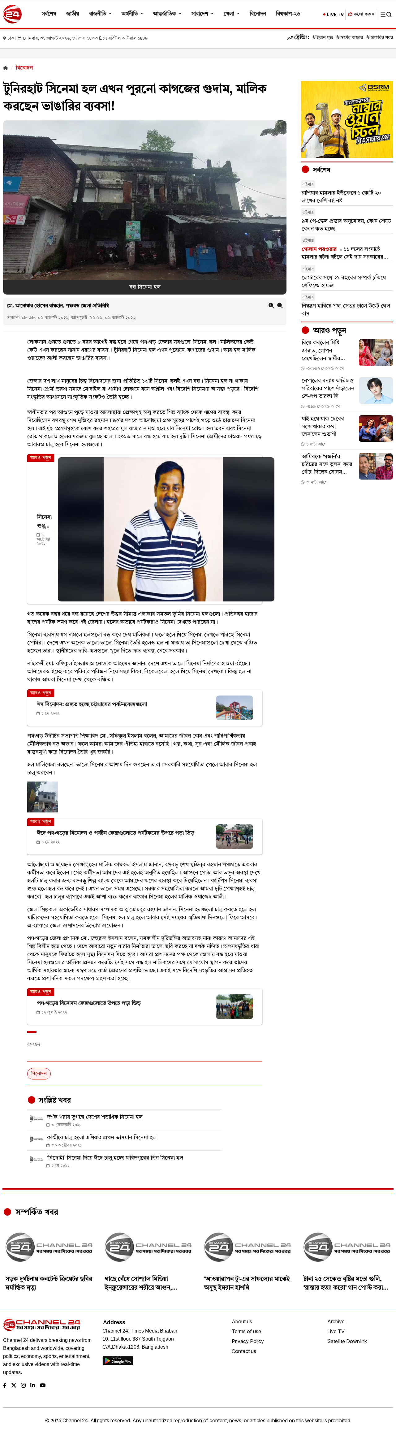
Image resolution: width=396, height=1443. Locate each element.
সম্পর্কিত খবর (36, 1212)
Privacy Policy (248, 1341)
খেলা (229, 14)
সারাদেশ (200, 14)
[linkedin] (32, 1386)
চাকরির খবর (382, 38)
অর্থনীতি (130, 14)
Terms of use (246, 1331)
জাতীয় (72, 14)
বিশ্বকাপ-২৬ (288, 14)
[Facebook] (4, 1386)
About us (242, 1321)
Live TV (336, 1331)
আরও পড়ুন (329, 331)
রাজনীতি (98, 14)
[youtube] (42, 1386)
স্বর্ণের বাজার (352, 38)
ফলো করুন (363, 14)
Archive (336, 1321)
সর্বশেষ (49, 14)
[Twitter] (13, 1386)
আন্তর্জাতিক (165, 14)
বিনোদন (258, 14)
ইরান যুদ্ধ (325, 38)
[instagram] (23, 1386)
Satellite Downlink (347, 1341)
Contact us (244, 1351)
